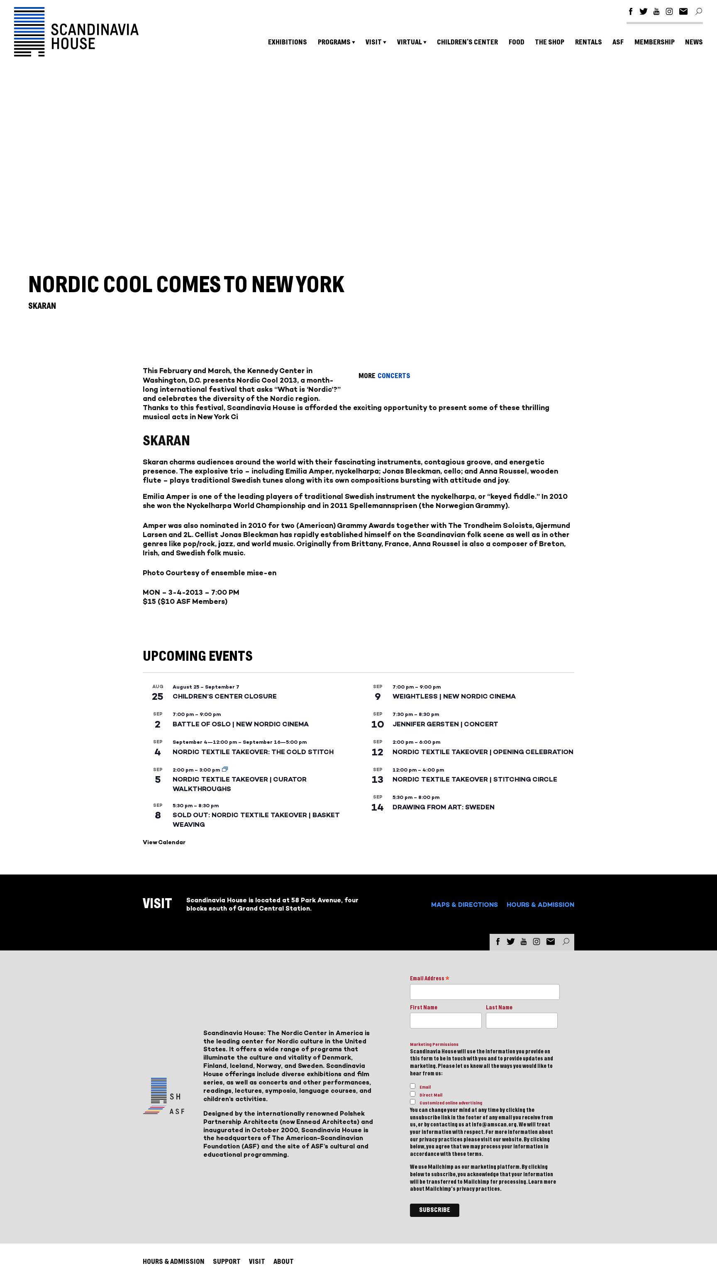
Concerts (394, 375)
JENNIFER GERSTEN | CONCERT (445, 724)
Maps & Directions (464, 905)
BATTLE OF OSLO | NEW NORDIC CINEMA (241, 724)
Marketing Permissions (434, 1044)
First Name (423, 1008)
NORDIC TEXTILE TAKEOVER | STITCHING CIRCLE (475, 779)
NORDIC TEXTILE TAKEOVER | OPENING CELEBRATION (483, 752)
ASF (618, 42)
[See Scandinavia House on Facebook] (631, 12)
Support (227, 1261)
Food (516, 42)
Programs (334, 42)
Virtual (409, 42)
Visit (374, 42)
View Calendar (164, 842)
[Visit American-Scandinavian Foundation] (163, 1110)
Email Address (429, 979)
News (694, 42)
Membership (654, 42)
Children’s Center (467, 42)
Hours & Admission (540, 905)
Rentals (588, 42)
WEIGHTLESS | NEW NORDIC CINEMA (454, 696)
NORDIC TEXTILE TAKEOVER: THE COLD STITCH (253, 752)
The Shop (549, 42)
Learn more (542, 1182)
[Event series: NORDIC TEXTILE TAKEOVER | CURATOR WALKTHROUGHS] (225, 770)
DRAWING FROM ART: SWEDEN (444, 807)
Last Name (499, 1008)
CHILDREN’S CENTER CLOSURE (225, 696)
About (283, 1261)
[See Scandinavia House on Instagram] (669, 12)
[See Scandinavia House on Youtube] (656, 12)
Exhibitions (287, 42)
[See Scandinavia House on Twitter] (643, 12)
